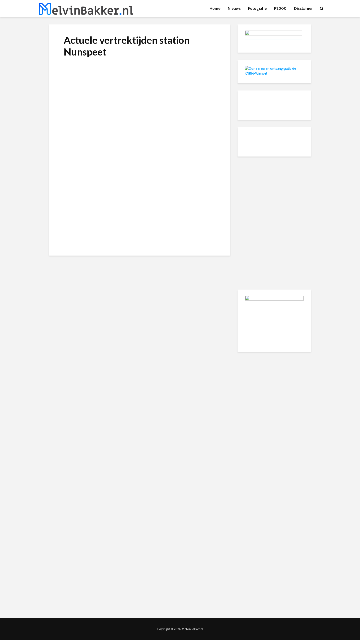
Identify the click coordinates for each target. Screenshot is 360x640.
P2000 (280, 8)
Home (215, 8)
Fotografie (257, 8)
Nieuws (234, 8)
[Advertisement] (274, 194)
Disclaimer (303, 8)
